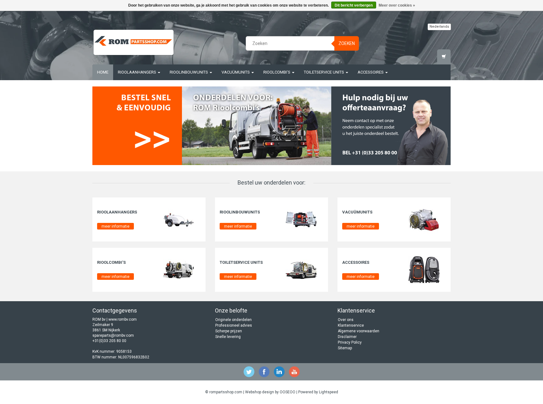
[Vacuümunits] (424, 219)
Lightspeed (328, 392)
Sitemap (345, 348)
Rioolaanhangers (137, 72)
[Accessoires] (424, 269)
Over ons (346, 320)
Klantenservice (351, 325)
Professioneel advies (233, 325)
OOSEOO (287, 392)
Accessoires (371, 72)
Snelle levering (228, 337)
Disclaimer (347, 337)
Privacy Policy (350, 342)
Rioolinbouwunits (189, 72)
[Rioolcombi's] (179, 269)
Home (102, 72)
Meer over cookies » (397, 5)
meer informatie (115, 226)
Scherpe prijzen (228, 331)
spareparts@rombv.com (113, 335)
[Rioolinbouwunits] (301, 219)
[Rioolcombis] (256, 125)
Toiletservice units (324, 72)
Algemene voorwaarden (358, 331)
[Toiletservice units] (301, 269)
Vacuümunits (236, 72)
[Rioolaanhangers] (179, 219)
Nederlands (439, 27)
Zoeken (346, 43)
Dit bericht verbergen (354, 5)
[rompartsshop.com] (133, 42)
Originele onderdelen (233, 320)
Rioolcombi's (277, 72)
